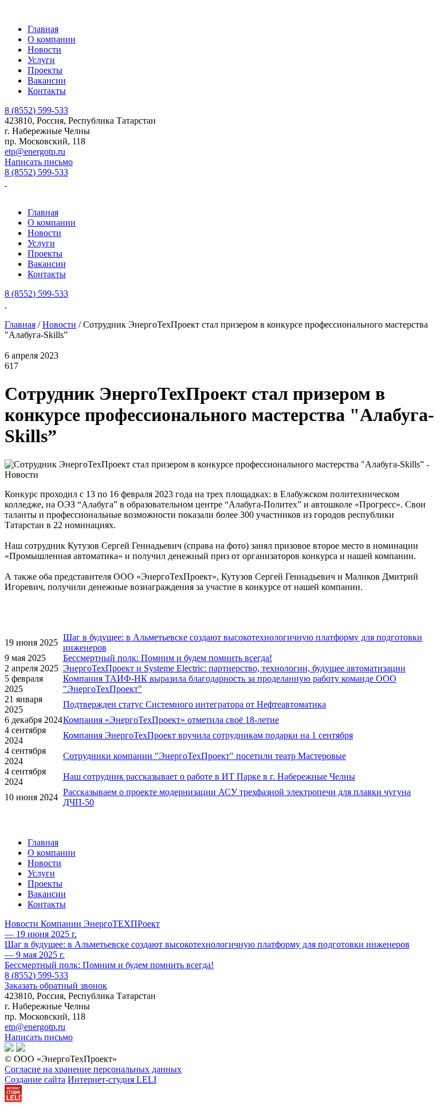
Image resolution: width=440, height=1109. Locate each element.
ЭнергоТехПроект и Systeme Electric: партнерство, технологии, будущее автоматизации (234, 668)
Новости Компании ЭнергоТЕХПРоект (82, 924)
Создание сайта (35, 1079)
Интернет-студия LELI (112, 1079)
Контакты (47, 91)
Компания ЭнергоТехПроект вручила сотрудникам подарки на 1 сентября (208, 735)
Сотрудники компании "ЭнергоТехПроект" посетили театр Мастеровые (204, 756)
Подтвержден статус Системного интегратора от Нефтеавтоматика (194, 704)
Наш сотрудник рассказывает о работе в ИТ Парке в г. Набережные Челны (209, 776)
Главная (43, 29)
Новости (44, 49)
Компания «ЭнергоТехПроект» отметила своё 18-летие (171, 720)
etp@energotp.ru (35, 151)
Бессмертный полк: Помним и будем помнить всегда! (167, 658)
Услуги (41, 60)
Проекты (45, 70)
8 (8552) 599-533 (36, 110)
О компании (52, 39)
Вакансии (47, 80)
